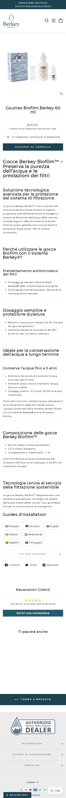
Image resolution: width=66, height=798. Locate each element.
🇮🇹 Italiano (11, 534)
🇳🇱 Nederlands (33, 534)
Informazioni (32, 743)
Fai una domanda (33, 554)
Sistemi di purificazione (32, 754)
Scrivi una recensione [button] (33, 613)
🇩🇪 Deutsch (32, 526)
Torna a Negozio (35, 699)
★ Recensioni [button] (17, 795)
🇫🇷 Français (12, 526)
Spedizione (31, 129)
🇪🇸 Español (12, 542)
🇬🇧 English (52, 526)
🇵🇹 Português (33, 542)
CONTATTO (32, 765)
